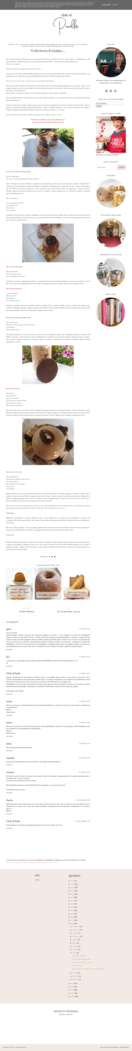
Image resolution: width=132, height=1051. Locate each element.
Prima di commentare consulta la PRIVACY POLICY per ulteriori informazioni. (32, 862)
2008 (73, 997)
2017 (72, 911)
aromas (9, 701)
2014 (72, 920)
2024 (73, 888)
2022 (73, 894)
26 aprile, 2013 (84, 758)
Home (37, 880)
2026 (73, 881)
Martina (9, 800)
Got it (115, 5)
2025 (73, 884)
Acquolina (10, 758)
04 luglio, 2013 (84, 772)
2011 (72, 987)
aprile (74, 953)
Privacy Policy (8, 1047)
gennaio (75, 979)
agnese (9, 629)
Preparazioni (56, 46)
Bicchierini (50, 44)
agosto (75, 940)
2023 (73, 891)
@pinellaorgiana (66, 1014)
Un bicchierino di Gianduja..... (82, 959)
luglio (74, 943)
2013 (72, 924)
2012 (72, 983)
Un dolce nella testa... (79, 956)
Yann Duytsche (68, 46)
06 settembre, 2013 (83, 821)
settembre (76, 936)
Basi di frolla (25, 44)
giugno (75, 946)
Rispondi (9, 649)
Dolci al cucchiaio (79, 44)
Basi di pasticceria (38, 44)
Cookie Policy (21, 1047)
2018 (72, 907)
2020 (73, 901)
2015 (72, 917)
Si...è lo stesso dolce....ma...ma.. (83, 962)
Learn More (106, 5)
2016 (72, 914)
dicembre (76, 927)
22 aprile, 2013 (84, 629)
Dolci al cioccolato (64, 44)
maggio (75, 950)
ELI (8, 657)
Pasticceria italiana (43, 46)
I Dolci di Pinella (13, 673)
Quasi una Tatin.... (78, 966)
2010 (72, 990)
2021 (72, 897)
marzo (74, 973)
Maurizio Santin (28, 46)
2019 (72, 904)
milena (9, 744)
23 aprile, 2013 (84, 743)
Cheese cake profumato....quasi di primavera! (88, 969)
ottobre (75, 933)
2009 (73, 993)
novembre (76, 930)
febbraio (75, 976)
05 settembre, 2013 (83, 800)
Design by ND (124, 1047)
